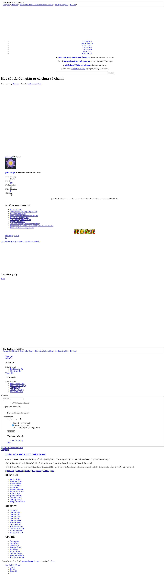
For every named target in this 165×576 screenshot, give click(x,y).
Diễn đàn (8, 358)
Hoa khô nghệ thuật (17, 489)
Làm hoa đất (14, 518)
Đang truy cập (15, 388)
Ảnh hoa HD (87, 49)
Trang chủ (9, 356)
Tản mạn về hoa (15, 547)
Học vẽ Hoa (14, 487)
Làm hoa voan (15, 512)
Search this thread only (22, 423)
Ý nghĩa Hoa (87, 47)
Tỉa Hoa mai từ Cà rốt (17, 214)
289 (11, 183)
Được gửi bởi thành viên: (12, 407)
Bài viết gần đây (15, 371)
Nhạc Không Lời (87, 43)
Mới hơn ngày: (8, 417)
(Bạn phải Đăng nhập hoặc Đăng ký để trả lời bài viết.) (20, 241)
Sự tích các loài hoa (17, 555)
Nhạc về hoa (14, 543)
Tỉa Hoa (16, 84)
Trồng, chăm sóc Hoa (17, 502)
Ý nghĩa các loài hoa (17, 557)
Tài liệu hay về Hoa (17, 491)
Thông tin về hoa (16, 495)
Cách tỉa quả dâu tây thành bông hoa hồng (25, 224)
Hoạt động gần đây (16, 390)
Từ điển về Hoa (15, 483)
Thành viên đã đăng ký (18, 386)
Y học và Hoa (15, 493)
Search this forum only (22, 425)
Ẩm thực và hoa (15, 498)
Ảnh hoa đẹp (14, 541)
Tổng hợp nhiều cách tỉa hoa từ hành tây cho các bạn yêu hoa (31, 226)
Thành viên (9, 373)
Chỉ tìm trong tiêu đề (21, 403)
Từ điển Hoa (87, 41)
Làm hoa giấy (15, 514)
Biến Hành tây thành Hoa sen (20, 220)
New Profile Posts (16, 392)
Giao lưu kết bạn (16, 553)
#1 (6, 238)
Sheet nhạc (87, 51)
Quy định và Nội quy (13, 565)
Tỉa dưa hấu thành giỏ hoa (19, 218)
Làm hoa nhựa (15, 516)
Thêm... (10, 442)
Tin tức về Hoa (15, 479)
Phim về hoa (14, 545)
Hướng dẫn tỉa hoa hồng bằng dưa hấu (23, 212)
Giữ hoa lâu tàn (15, 524)
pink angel (31, 84)
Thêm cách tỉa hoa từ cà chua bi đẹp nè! (24, 216)
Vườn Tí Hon (87, 45)
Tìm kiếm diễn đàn (16, 369)
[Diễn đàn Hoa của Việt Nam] (12, 448)
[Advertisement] (82, 23)
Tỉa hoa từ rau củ (16, 210)
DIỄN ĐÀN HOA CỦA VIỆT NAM (25, 454)
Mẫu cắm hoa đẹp (16, 526)
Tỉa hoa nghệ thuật (16, 532)
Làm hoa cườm (15, 520)
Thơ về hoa (14, 549)
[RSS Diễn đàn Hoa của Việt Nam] (52, 471)
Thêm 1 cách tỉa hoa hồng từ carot (22, 228)
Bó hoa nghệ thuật (16, 530)
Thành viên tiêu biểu (17, 384)
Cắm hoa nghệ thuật (17, 528)
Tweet (3, 279)
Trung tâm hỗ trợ (16, 481)
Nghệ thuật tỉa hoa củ (17, 222)
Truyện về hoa (15, 551)
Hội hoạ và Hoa (15, 485)
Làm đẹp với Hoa (16, 500)
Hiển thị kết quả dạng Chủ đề (29, 428)
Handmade (14, 510)
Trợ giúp (13, 569)
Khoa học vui (87, 53)
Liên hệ (12, 567)
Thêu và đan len (15, 522)
